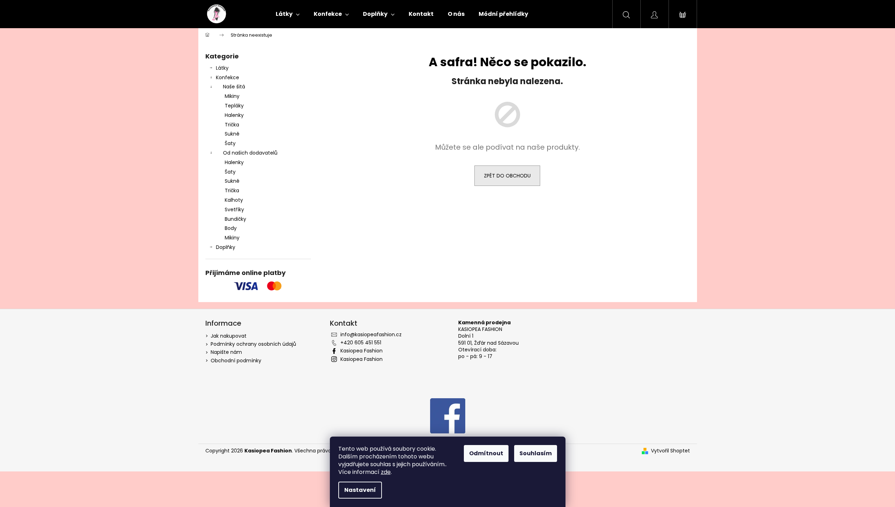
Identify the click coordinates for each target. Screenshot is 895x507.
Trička (232, 124)
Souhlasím (535, 453)
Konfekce (227, 77)
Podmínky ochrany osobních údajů (253, 344)
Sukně (232, 133)
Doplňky (225, 247)
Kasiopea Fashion (361, 350)
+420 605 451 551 (360, 342)
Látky (222, 67)
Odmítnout (486, 453)
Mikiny (232, 96)
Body (231, 228)
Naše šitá (234, 86)
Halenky (234, 115)
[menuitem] (288, 14)
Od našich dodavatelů (250, 152)
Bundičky (235, 219)
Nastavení (360, 490)
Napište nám (226, 352)
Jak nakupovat (229, 335)
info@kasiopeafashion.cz (371, 334)
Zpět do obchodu (507, 175)
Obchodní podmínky (236, 360)
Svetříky (234, 209)
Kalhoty (234, 200)
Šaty (230, 143)
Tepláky (234, 105)
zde (386, 472)
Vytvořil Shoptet (670, 450)
